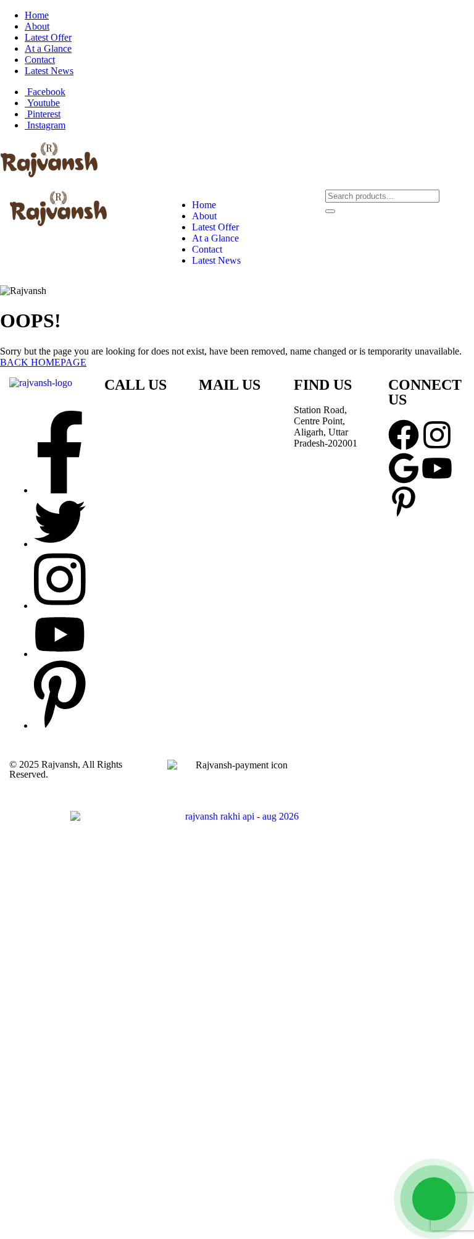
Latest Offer (48, 37)
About (37, 26)
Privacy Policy (353, 775)
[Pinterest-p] (403, 501)
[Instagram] (437, 434)
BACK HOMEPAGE (43, 362)
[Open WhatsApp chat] (433, 1198)
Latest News (49, 70)
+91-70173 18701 (139, 419)
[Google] (403, 468)
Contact (40, 59)
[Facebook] (403, 434)
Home (37, 15)
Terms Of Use (416, 775)
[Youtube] (437, 468)
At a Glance (48, 48)
